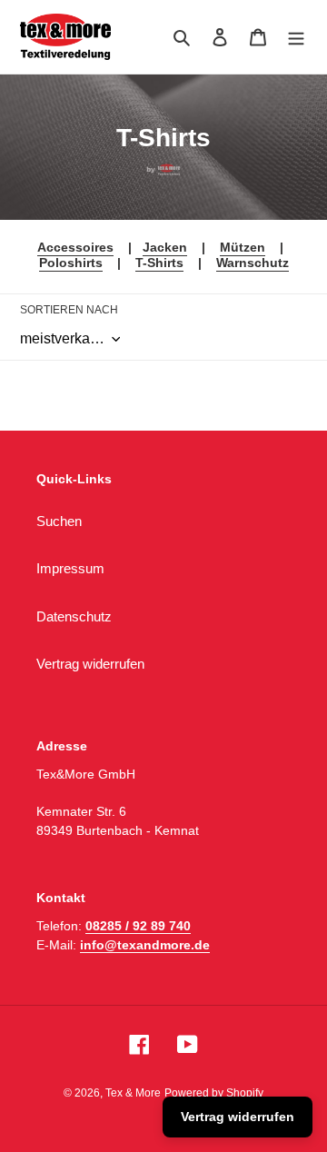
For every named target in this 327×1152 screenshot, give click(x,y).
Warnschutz (252, 262)
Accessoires (75, 247)
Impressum (70, 568)
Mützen (242, 247)
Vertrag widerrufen (90, 663)
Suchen (59, 521)
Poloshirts (71, 262)
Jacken (165, 247)
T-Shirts (159, 262)
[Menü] (296, 36)
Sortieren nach (69, 309)
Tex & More (133, 1093)
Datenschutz (74, 616)
